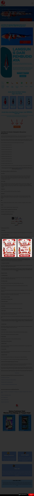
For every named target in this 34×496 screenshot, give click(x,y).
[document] (17, 248)
